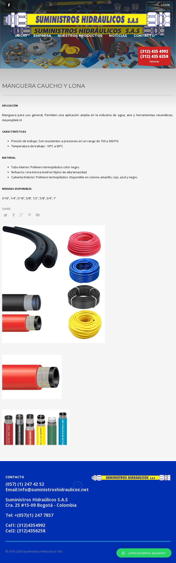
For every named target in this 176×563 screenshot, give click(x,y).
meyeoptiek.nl (12, 120)
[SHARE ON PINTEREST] (29, 214)
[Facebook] (9, 5)
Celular (154, 56)
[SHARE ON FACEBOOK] (13, 214)
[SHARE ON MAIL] (37, 214)
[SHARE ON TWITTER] (5, 215)
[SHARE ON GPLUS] (21, 214)
